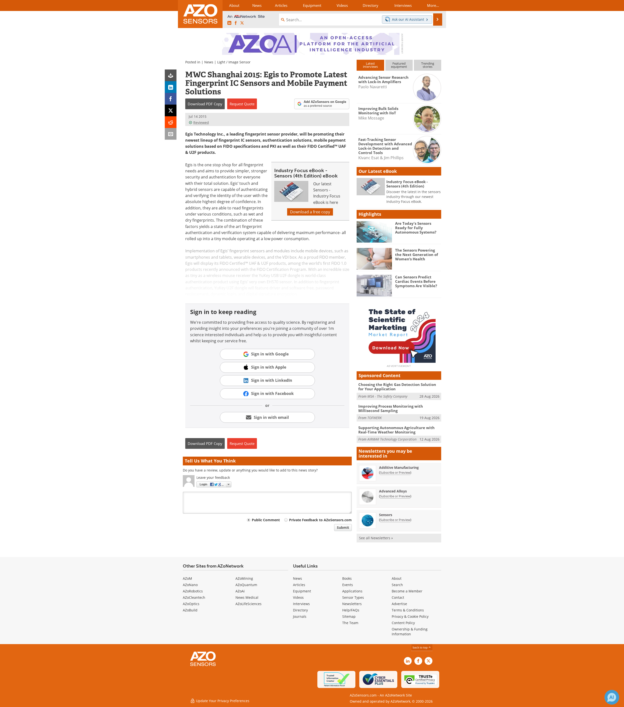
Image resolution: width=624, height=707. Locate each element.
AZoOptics (191, 603)
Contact (398, 597)
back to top (420, 647)
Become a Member (407, 591)
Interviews (301, 603)
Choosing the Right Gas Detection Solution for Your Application (397, 386)
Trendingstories (427, 65)
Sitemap (349, 616)
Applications (352, 591)
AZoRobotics (193, 591)
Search (397, 584)
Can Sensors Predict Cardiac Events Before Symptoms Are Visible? (416, 281)
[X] (170, 110)
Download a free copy (310, 212)
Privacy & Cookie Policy (410, 616)
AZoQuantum (246, 584)
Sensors (385, 514)
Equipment (302, 591)
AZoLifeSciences (248, 603)
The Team (350, 622)
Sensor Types (353, 597)
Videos (298, 597)
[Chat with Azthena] (611, 697)
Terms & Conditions (408, 610)
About (396, 578)
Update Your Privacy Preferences (222, 700)
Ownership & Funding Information (410, 631)
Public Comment (266, 520)
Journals (299, 616)
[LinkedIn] (170, 87)
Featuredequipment (399, 65)
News (208, 62)
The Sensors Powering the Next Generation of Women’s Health (416, 254)
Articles (299, 584)
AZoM (187, 578)
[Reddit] (170, 122)
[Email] (170, 134)
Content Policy (403, 622)
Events (347, 584)
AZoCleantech (194, 597)
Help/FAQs (350, 610)
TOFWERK (374, 417)
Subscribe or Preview (395, 472)
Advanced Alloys (393, 491)
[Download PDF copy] (170, 75)
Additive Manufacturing (399, 467)
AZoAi (240, 591)
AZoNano (190, 584)
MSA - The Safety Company (387, 396)
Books (347, 578)
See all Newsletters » (376, 538)
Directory (300, 610)
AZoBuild (190, 610)
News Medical (246, 597)
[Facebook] (170, 99)
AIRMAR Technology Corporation (392, 439)
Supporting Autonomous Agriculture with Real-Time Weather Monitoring (396, 429)
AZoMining (244, 578)
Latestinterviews (370, 65)
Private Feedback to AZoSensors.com (320, 520)
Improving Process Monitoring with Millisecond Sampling (390, 408)
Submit (343, 527)
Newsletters (352, 603)
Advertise (399, 603)
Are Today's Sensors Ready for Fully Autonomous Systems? (415, 228)
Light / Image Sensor (234, 62)
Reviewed (201, 122)
